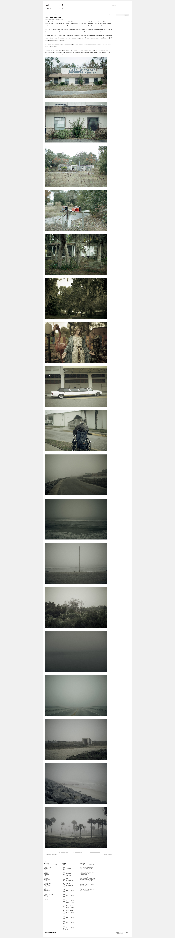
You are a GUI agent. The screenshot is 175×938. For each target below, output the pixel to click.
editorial (47, 873)
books (46, 869)
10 (69, 868)
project (46, 889)
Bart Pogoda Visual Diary (50, 932)
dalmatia (47, 872)
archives (63, 8)
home (67, 8)
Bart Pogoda (60, 19)
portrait (46, 888)
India (46, 877)
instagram (52, 8)
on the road (63, 852)
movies (46, 884)
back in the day (48, 867)
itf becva (47, 880)
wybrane (47, 899)
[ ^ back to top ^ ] (49, 861)
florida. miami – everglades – (51, 14)
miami (79, 852)
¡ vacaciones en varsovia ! (51, 864)
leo (46, 882)
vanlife (46, 896)
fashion (46, 875)
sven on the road (49, 894)
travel (67, 852)
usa (81, 852)
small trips (47, 893)
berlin (46, 868)
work (46, 897)
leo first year (48, 883)
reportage (47, 890)
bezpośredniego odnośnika (95, 852)
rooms (46, 891)
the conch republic (108, 14)
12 (72, 868)
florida (76, 852)
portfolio (47, 8)
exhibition (47, 874)
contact (58, 8)
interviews (47, 879)
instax (46, 878)
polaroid (47, 886)
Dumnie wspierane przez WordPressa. (122, 933)
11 (70, 868)
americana (47, 866)
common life (48, 870)
